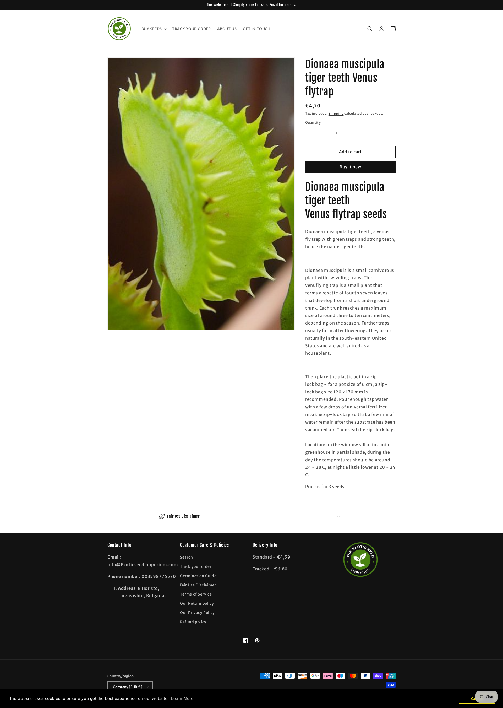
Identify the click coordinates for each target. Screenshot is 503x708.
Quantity (313, 122)
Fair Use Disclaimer (198, 585)
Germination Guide (198, 576)
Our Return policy (197, 603)
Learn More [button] (182, 698)
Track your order (196, 566)
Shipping (336, 113)
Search (186, 557)
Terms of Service (196, 594)
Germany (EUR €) (127, 687)
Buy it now (350, 166)
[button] (153, 28)
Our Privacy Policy (197, 612)
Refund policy (193, 622)
